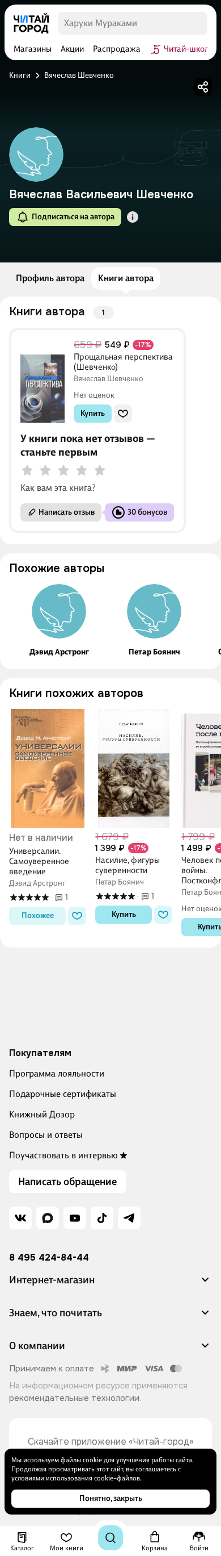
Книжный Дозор (42, 1114)
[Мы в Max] (47, 1218)
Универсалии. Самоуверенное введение (39, 861)
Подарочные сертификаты (62, 1093)
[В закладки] (123, 413)
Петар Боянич (154, 652)
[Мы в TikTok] (102, 1218)
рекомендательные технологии (74, 1398)
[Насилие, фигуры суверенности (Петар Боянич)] (133, 768)
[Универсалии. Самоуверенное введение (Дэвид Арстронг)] (47, 768)
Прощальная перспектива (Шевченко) (123, 362)
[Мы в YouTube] (74, 1218)
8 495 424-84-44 (49, 1257)
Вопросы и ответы (46, 1134)
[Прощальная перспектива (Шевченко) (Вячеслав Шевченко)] (42, 381)
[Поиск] (110, 1537)
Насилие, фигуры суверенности (127, 865)
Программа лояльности (56, 1073)
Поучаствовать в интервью (63, 1155)
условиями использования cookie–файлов (75, 1478)
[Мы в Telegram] (129, 1218)
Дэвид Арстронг (59, 652)
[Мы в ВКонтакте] (20, 1218)
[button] (132, 217)
